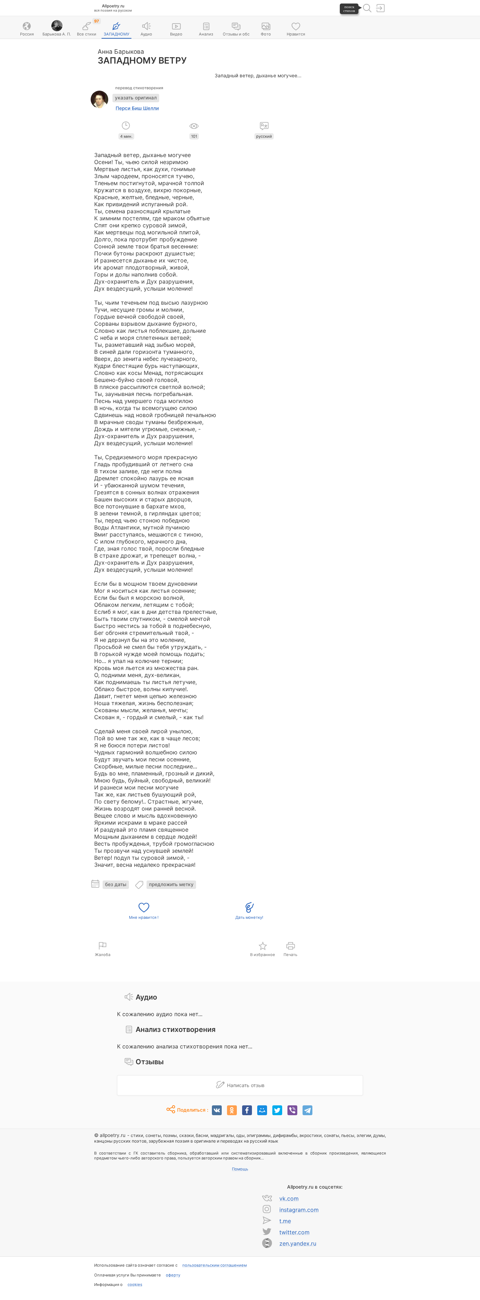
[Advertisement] (347, 148)
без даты (116, 884)
